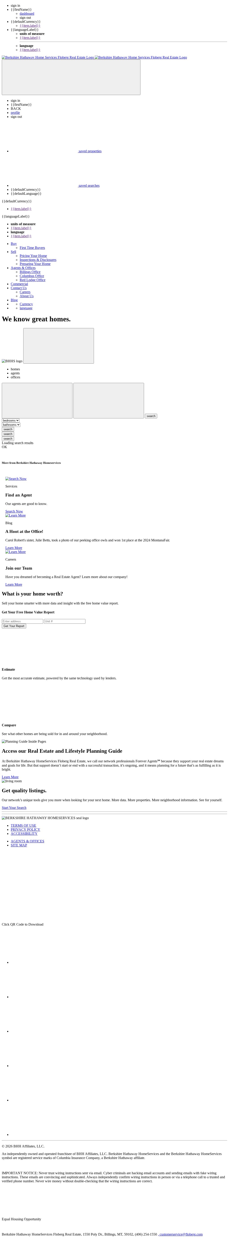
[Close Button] (37, 400)
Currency (26, 304)
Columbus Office (32, 276)
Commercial (19, 284)
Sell (13, 252)
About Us (27, 296)
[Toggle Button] (71, 77)
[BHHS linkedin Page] (44, 1031)
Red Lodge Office (32, 280)
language (26, 308)
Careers (25, 292)
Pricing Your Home (33, 256)
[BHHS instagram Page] (44, 1066)
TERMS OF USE (23, 825)
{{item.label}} (30, 26)
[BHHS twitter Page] (44, 997)
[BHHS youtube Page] (44, 1134)
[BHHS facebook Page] (44, 962)
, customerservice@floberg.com (180, 1234)
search (8, 429)
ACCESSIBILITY (24, 833)
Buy (14, 244)
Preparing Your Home (35, 264)
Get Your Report (14, 626)
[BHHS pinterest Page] (44, 1100)
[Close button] (58, 346)
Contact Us (19, 288)
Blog (14, 300)
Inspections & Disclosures (38, 260)
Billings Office (30, 272)
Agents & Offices (23, 268)
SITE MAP (19, 845)
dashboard (27, 13)
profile (15, 112)
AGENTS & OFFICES (27, 841)
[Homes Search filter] (108, 400)
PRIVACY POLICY (25, 829)
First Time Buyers (32, 248)
